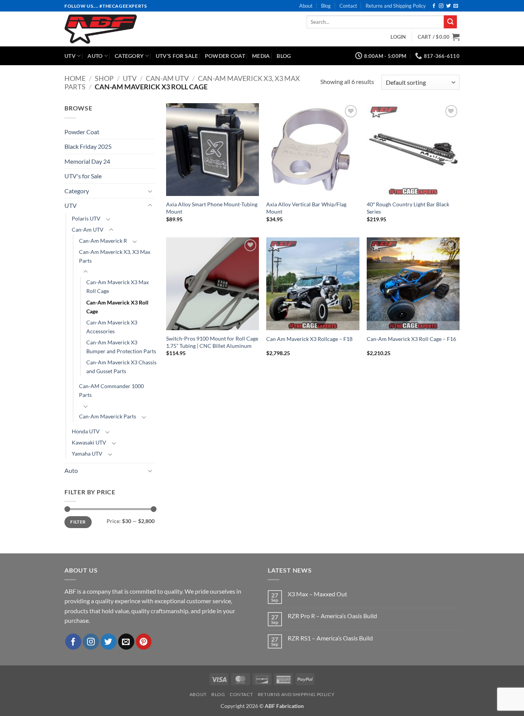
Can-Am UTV (167, 78)
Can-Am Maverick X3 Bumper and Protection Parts (121, 346)
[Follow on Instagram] (441, 6)
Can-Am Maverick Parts (107, 416)
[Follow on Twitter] (448, 6)
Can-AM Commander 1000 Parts (111, 390)
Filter (78, 522)
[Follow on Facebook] (434, 6)
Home (75, 78)
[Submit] (450, 21)
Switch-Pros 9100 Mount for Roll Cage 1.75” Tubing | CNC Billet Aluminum (212, 342)
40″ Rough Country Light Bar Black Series (408, 208)
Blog (326, 6)
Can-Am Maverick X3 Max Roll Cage (117, 286)
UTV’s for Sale (177, 56)
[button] (398, 36)
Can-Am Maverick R (103, 240)
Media (261, 56)
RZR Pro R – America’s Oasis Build (332, 615)
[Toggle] (150, 191)
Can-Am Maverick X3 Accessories (111, 326)
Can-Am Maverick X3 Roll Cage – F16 (411, 339)
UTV (70, 56)
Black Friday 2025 (88, 146)
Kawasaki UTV (89, 442)
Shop (104, 78)
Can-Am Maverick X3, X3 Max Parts (114, 256)
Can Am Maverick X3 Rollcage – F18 (309, 339)
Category (129, 56)
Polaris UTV (86, 218)
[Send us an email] (455, 6)
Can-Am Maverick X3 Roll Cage (117, 306)
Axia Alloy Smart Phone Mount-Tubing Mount (211, 208)
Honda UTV (86, 431)
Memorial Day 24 (87, 161)
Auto (94, 56)
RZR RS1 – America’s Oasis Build (330, 638)
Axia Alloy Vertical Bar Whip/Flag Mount (306, 208)
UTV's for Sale (83, 175)
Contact (348, 6)
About (306, 6)
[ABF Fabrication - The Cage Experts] (124, 29)
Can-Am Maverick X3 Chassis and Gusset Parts (121, 366)
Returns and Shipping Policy (396, 6)
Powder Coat (225, 56)
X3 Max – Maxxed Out (317, 593)
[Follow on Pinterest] (144, 642)
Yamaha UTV (87, 453)
